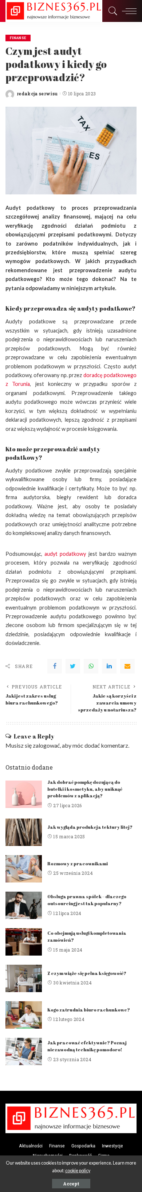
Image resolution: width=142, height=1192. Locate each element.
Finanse (18, 37)
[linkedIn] (109, 666)
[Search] (111, 11)
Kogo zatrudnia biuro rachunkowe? (88, 1010)
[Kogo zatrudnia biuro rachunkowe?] (23, 1015)
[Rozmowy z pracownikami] (23, 868)
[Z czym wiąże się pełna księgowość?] (23, 978)
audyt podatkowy (65, 554)
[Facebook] (54, 666)
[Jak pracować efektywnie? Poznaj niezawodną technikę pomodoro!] (23, 1051)
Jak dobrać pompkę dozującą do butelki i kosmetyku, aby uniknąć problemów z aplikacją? (84, 789)
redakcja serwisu (37, 93)
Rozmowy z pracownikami (77, 864)
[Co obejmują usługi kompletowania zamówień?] (23, 942)
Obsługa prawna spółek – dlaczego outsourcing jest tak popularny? (86, 900)
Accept (71, 1184)
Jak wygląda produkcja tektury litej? (90, 827)
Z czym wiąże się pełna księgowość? (86, 973)
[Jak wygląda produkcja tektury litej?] (23, 832)
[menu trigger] (127, 11)
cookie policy (77, 1170)
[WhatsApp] (91, 666)
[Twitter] (73, 666)
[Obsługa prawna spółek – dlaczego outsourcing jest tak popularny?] (23, 905)
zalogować (46, 745)
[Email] (127, 666)
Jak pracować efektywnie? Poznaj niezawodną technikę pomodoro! (87, 1046)
